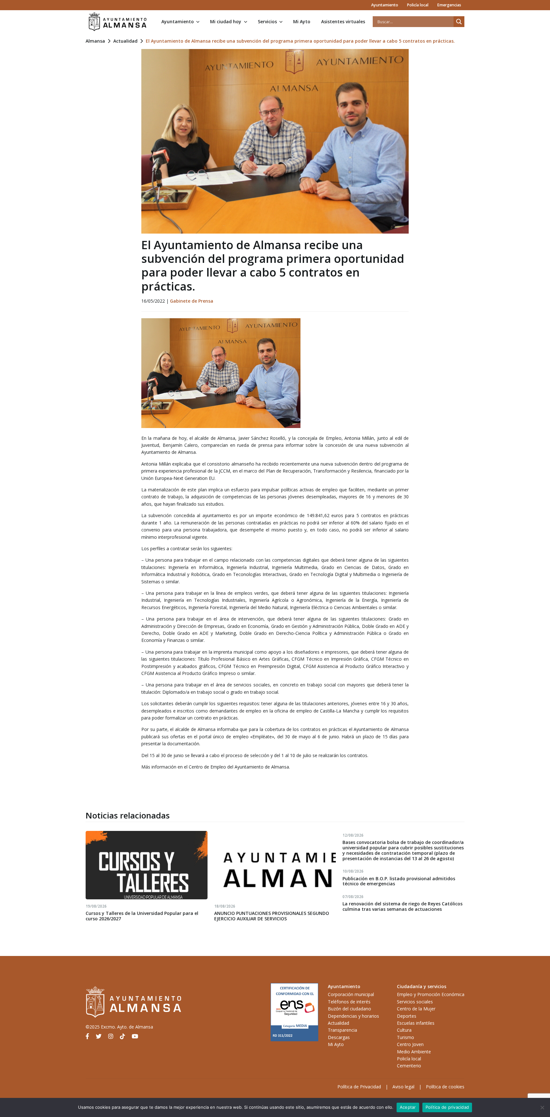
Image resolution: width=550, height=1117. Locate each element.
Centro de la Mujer (416, 1009)
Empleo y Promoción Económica (430, 994)
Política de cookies (445, 1087)
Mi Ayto (301, 21)
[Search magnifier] (459, 21)
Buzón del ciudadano (349, 1009)
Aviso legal (403, 1087)
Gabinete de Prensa (191, 301)
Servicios (267, 21)
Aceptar (408, 1107)
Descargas (339, 1037)
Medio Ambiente (414, 1052)
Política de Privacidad (359, 1087)
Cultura (404, 1030)
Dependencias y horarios (353, 1016)
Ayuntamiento (384, 5)
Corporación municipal (351, 994)
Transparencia (342, 1030)
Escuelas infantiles (415, 1023)
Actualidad (125, 41)
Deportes (406, 1016)
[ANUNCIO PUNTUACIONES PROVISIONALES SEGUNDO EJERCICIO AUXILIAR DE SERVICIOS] (275, 865)
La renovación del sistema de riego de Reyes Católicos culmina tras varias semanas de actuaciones (402, 906)
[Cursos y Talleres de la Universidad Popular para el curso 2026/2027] (147, 865)
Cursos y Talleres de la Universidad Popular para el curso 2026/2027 (142, 916)
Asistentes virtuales (343, 21)
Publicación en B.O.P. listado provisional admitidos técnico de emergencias (398, 881)
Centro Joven (410, 1044)
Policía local (417, 5)
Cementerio (409, 1066)
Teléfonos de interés (349, 1002)
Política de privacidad (447, 1107)
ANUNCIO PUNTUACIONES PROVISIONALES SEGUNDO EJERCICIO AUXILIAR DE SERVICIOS (271, 916)
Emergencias (449, 5)
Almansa (95, 41)
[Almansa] (117, 21)
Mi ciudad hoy (225, 21)
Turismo (405, 1037)
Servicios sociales (415, 1002)
